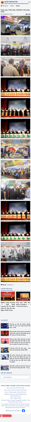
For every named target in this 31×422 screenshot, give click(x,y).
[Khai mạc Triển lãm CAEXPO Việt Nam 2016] (15, 25)
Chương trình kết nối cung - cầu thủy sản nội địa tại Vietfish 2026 (20, 349)
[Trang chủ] (14, 2)
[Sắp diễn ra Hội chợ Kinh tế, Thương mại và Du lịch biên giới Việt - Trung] (5, 367)
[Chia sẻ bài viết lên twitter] (28, 14)
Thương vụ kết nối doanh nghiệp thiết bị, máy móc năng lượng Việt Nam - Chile (20, 325)
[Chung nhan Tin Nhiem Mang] (13, 410)
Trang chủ (5, 6)
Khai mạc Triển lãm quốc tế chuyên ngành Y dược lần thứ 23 (23, 304)
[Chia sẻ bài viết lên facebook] (26, 14)
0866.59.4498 (17, 398)
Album (18, 6)
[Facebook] (23, 410)
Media (12, 6)
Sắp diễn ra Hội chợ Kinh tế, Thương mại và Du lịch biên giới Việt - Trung (20, 366)
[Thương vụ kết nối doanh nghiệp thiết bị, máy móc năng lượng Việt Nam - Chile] (5, 326)
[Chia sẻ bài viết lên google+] (29, 14)
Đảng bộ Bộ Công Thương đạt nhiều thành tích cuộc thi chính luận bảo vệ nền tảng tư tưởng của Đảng (20, 333)
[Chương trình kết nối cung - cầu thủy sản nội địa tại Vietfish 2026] (5, 350)
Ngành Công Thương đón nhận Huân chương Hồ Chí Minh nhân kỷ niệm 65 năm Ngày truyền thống (8, 306)
